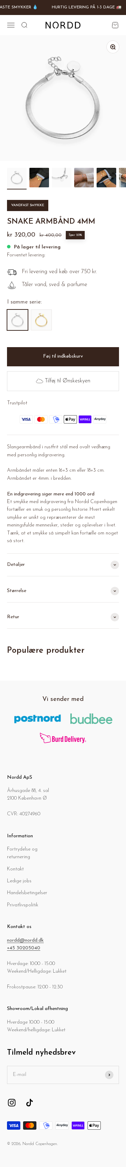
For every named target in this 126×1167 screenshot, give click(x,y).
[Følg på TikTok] (29, 1102)
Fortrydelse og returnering (22, 853)
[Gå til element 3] (61, 178)
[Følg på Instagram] (11, 1102)
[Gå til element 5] (106, 178)
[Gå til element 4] (84, 178)
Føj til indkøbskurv (63, 356)
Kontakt (15, 869)
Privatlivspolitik (22, 905)
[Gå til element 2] (39, 178)
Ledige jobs (19, 881)
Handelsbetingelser (27, 893)
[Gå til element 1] (17, 178)
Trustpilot (17, 403)
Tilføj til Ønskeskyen (67, 381)
